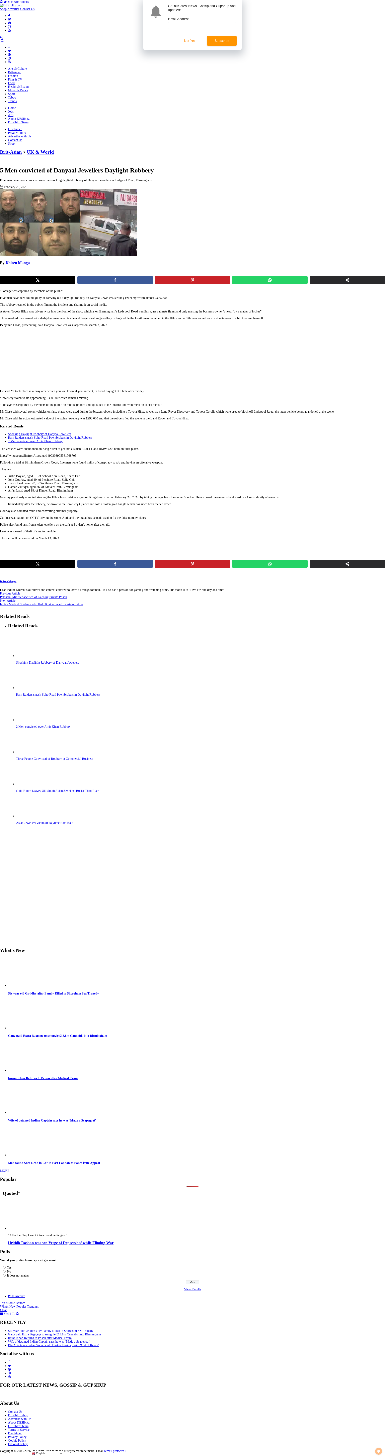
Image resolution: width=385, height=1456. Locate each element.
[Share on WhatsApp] (270, 280)
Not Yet (189, 40)
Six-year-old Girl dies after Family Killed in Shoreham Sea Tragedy (53, 993)
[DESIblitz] (0, 40)
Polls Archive (16, 1296)
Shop (3, 9)
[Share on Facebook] (115, 280)
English (40, 1453)
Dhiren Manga (18, 263)
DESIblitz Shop (18, 1415)
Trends (12, 101)
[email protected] (115, 1451)
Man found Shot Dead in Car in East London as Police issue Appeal (54, 1163)
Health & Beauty (18, 86)
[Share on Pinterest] (192, 280)
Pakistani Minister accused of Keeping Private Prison (33, 597)
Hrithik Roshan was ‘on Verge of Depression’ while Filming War (60, 1243)
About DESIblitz (18, 118)
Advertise (13, 9)
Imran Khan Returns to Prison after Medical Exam (43, 1078)
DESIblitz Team (18, 122)
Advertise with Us (19, 136)
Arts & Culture (17, 68)
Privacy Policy (17, 132)
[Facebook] (9, 15)
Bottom (20, 1303)
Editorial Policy (18, 1444)
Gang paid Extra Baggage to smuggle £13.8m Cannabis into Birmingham (57, 1035)
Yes (9, 1267)
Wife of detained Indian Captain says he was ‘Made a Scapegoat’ (52, 1120)
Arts (16, 1)
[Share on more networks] (347, 280)
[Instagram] (9, 26)
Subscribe (222, 40)
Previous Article (10, 593)
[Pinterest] (9, 23)
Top (2, 1303)
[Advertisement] (68, 358)
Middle (10, 1303)
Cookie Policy (17, 1440)
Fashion (13, 76)
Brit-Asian (14, 72)
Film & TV (15, 79)
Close (3, 1310)
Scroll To (9, 1313)
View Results (192, 1289)
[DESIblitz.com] (11, 5)
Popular (21, 1306)
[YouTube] (9, 30)
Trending (32, 1306)
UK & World (40, 152)
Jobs (10, 1)
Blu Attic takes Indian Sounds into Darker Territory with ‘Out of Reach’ (53, 1345)
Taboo (12, 97)
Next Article (7, 600)
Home (12, 108)
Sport (11, 94)
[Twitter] (9, 19)
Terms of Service (18, 1429)
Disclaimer (15, 129)
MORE (4, 1170)
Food (11, 83)
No (9, 1271)
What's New (8, 1306)
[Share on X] (37, 280)
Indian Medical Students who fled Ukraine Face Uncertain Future (41, 604)
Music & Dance (18, 90)
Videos (24, 1)
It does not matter (18, 1275)
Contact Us (27, 9)
